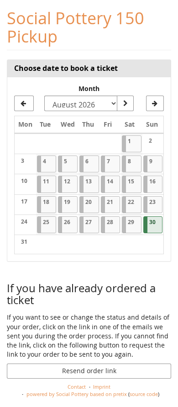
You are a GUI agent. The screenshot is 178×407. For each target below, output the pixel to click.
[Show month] (125, 103)
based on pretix (108, 394)
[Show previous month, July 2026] (24, 103)
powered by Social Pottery (57, 394)
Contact (77, 386)
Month (89, 88)
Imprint (101, 386)
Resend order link (89, 370)
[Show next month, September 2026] (155, 103)
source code (144, 394)
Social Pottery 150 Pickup (75, 27)
